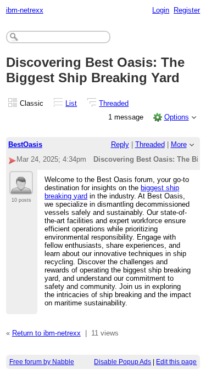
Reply (120, 144)
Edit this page (176, 362)
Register (187, 10)
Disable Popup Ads (122, 362)
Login (160, 10)
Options (176, 117)
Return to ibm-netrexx (46, 333)
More (179, 144)
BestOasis (25, 144)
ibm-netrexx (24, 10)
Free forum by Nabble (41, 362)
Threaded (114, 103)
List (71, 103)
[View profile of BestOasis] (21, 188)
